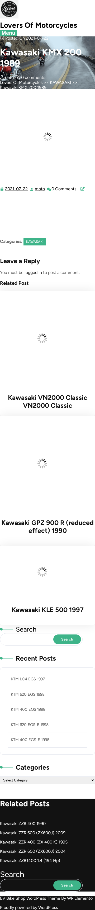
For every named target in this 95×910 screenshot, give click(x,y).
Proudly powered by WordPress (29, 907)
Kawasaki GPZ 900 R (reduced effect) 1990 (47, 526)
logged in (33, 272)
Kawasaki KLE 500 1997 (48, 610)
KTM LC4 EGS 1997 (28, 679)
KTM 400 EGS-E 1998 (30, 739)
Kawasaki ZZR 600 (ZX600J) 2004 (33, 851)
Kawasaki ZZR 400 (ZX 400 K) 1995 (34, 842)
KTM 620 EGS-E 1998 (30, 724)
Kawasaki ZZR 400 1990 (23, 823)
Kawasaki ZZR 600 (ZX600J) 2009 (32, 832)
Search (26, 629)
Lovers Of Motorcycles (38, 25)
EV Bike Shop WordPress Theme (30, 898)
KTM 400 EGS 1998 (28, 709)
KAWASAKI (60, 82)
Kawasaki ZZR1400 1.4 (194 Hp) (30, 860)
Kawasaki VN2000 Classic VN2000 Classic (47, 401)
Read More (46, 339)
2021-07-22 (16, 189)
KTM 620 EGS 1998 (28, 694)
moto (40, 189)
